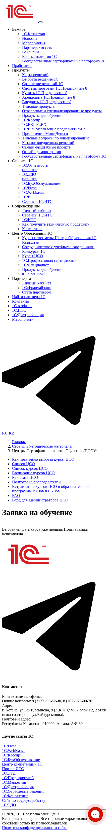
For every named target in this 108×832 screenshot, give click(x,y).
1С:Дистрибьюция (28, 315)
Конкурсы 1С (33, 251)
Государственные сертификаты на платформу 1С (64, 61)
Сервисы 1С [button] (22, 161)
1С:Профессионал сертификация (50, 260)
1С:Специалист (35, 265)
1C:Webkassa (33, 192)
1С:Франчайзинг (36, 287)
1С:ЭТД (9, 773)
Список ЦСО (23, 464)
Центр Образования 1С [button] (32, 233)
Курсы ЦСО (32, 256)
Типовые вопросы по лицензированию (55, 138)
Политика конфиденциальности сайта (34, 827)
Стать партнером (36, 292)
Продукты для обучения (42, 115)
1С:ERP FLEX (34, 124)
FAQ (16, 495)
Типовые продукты (39, 106)
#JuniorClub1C (34, 274)
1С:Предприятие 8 (18, 778)
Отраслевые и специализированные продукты (62, 111)
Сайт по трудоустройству (23, 800)
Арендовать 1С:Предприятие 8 (48, 97)
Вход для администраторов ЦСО (40, 500)
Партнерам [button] (21, 278)
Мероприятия (33, 43)
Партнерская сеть (37, 47)
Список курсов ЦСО (30, 468)
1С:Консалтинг (15, 796)
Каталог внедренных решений (48, 142)
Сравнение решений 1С (42, 84)
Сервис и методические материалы (42, 446)
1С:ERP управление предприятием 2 (53, 129)
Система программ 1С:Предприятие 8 (54, 88)
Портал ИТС (13, 769)
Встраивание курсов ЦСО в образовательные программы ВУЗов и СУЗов (51, 488)
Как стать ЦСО (25, 477)
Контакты (20, 301)
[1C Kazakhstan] (20, 21)
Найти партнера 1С (28, 297)
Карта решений (35, 75)
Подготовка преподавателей (36, 482)
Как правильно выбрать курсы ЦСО (43, 459)
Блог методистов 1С (39, 56)
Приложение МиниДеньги (45, 133)
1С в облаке (22, 306)
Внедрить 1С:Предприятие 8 (46, 102)
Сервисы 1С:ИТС (37, 201)
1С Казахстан (33, 34)
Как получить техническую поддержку (55, 224)
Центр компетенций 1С (22, 764)
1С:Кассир (31, 120)
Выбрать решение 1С (40, 79)
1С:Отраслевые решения (23, 791)
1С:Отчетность (35, 167)
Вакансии (30, 52)
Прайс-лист (22, 65)
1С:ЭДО (29, 176)
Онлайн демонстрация (41, 152)
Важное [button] (18, 29)
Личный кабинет (36, 210)
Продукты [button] (21, 70)
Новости (29, 38)
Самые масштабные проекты (47, 147)
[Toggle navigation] (41, 22)
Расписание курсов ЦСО (33, 473)
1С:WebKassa (13, 750)
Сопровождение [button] (26, 206)
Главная (19, 442)
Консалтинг (32, 229)
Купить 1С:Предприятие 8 (44, 93)
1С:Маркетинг (14, 782)
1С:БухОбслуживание (41, 183)
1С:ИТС (29, 197)
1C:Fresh (29, 188)
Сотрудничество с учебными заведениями (58, 247)
